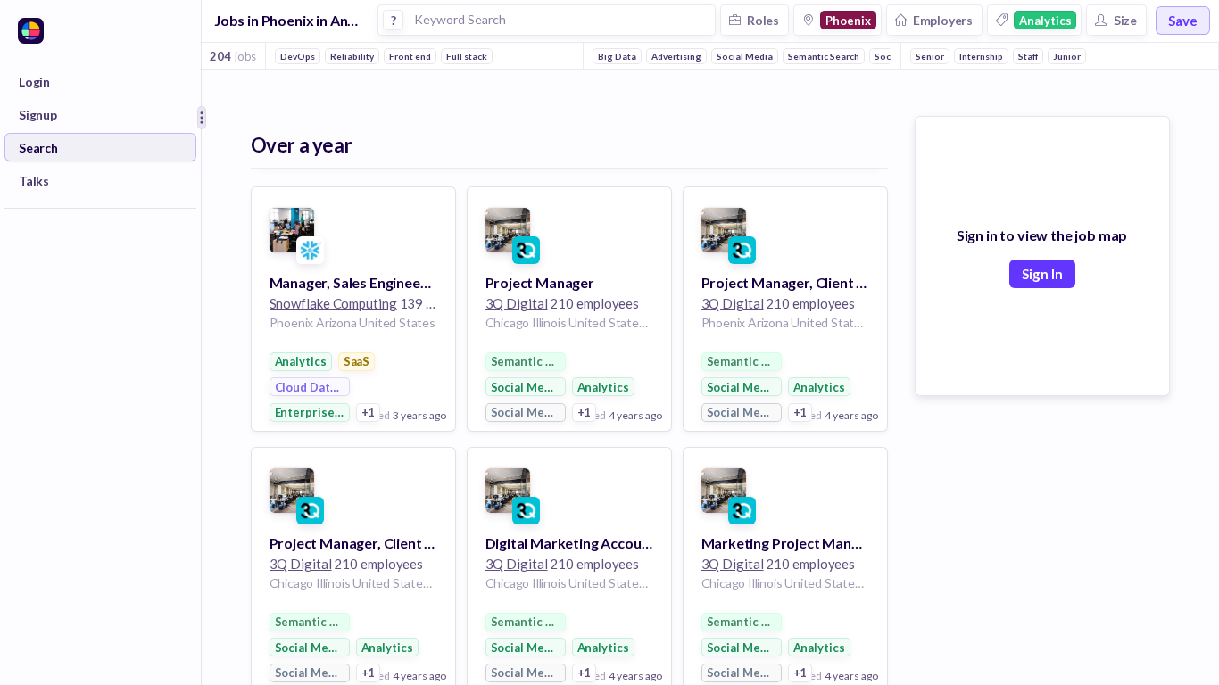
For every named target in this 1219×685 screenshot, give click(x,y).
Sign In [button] (1042, 274)
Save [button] (1183, 20)
